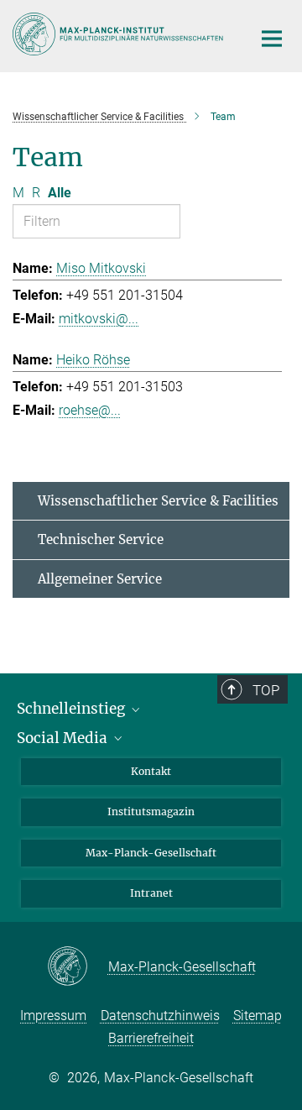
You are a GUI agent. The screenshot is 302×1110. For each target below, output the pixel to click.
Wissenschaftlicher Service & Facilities (158, 501)
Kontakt (151, 771)
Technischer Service (101, 539)
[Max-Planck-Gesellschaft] (77, 967)
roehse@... (90, 410)
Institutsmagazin (151, 811)
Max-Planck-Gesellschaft (151, 852)
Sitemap (257, 1016)
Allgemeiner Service (100, 579)
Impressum (53, 1016)
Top (266, 690)
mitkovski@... (98, 319)
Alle (59, 193)
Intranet (151, 893)
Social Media (64, 738)
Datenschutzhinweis (160, 1016)
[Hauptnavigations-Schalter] (272, 38)
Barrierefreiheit (151, 1038)
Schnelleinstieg (72, 708)
